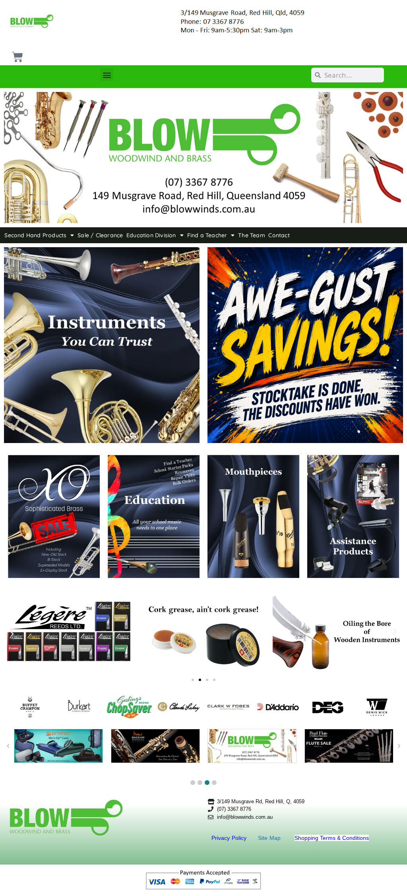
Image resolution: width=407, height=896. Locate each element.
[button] (106, 74)
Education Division (151, 235)
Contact (278, 235)
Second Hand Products (35, 235)
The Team (251, 235)
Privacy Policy (229, 838)
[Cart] (16, 53)
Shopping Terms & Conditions (332, 838)
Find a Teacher (207, 235)
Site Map (270, 838)
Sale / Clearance (100, 235)
